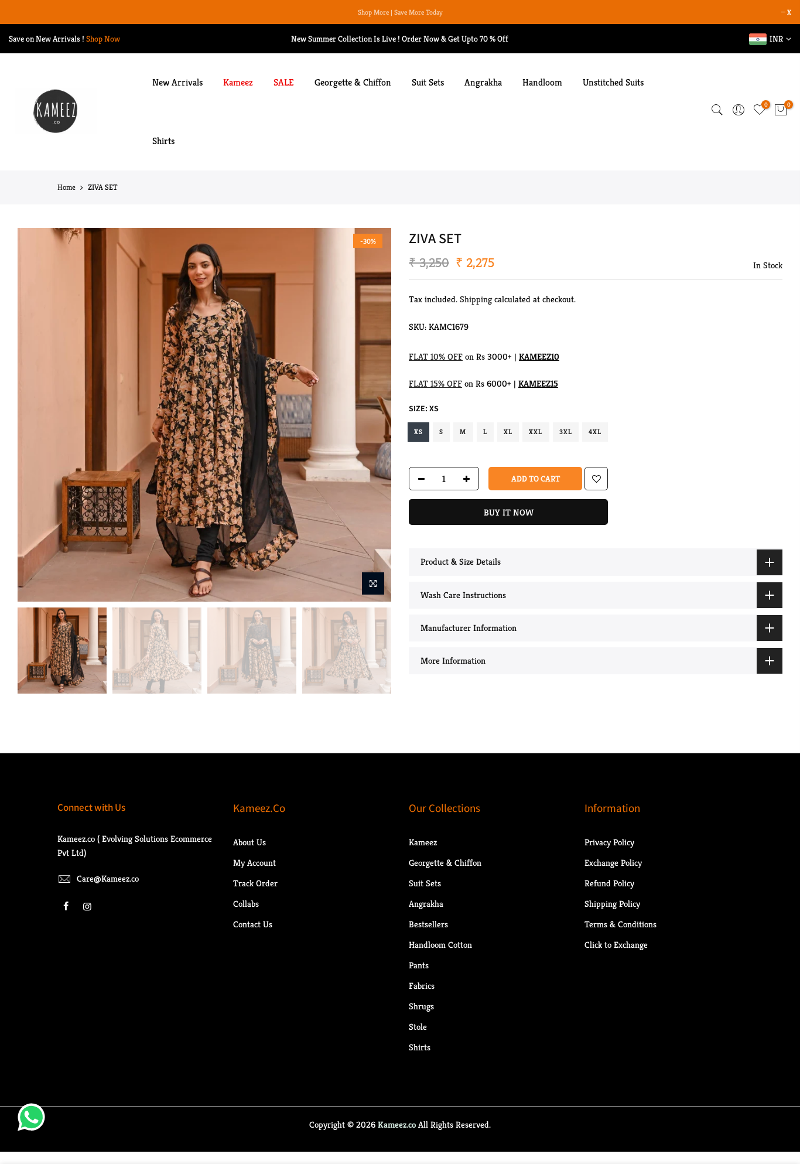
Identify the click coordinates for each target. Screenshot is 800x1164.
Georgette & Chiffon (352, 82)
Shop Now (103, 38)
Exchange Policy (613, 862)
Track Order (255, 883)
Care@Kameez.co (108, 878)
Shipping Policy (612, 903)
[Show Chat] (34, 1117)
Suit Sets (428, 82)
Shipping (476, 299)
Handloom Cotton (440, 944)
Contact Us (252, 924)
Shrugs (421, 1006)
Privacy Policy (609, 842)
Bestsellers (428, 924)
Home (66, 187)
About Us (249, 842)
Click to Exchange (616, 944)
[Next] (371, 415)
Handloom (542, 82)
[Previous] (38, 415)
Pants (419, 965)
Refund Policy (609, 883)
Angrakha (483, 82)
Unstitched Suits (613, 82)
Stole (418, 1026)
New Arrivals (177, 82)
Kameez (238, 82)
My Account (254, 862)
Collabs (246, 903)
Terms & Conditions (620, 924)
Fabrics (422, 985)
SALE (283, 82)
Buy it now (509, 512)
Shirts (163, 141)
